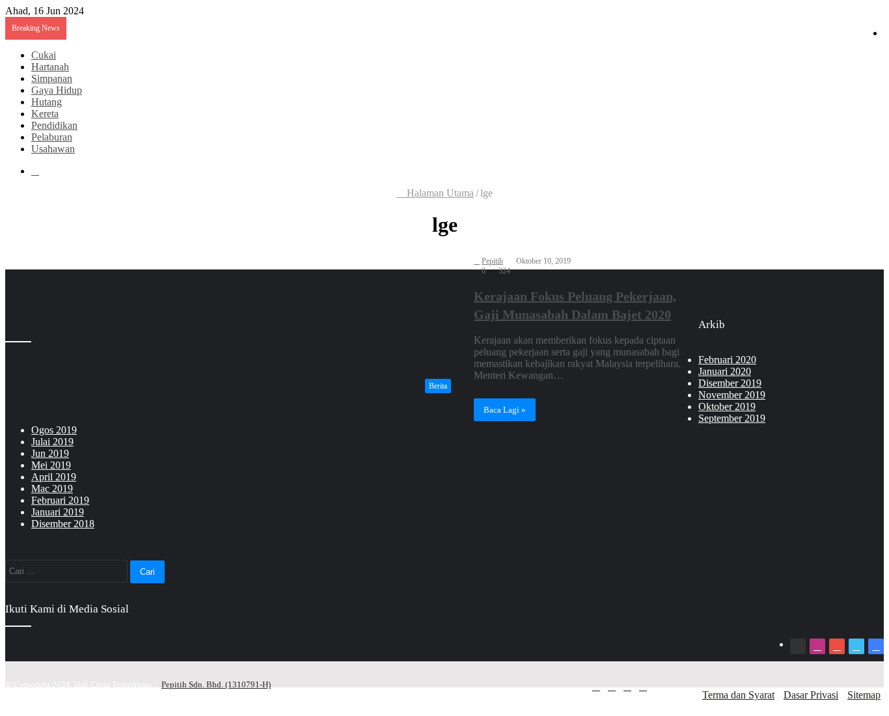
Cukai (43, 55)
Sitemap (864, 694)
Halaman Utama (439, 193)
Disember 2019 (729, 383)
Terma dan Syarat (738, 694)
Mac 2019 (52, 488)
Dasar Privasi (811, 694)
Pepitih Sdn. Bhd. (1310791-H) (216, 684)
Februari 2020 (727, 359)
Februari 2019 (60, 500)
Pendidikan (54, 125)
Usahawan (53, 148)
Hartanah (50, 66)
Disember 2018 (62, 523)
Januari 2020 (724, 371)
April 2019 (53, 476)
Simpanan (51, 78)
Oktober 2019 (727, 406)
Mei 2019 (51, 465)
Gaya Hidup (56, 90)
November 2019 (731, 394)
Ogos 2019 (54, 429)
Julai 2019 (52, 441)
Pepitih (492, 261)
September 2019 (731, 418)
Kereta (45, 113)
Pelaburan (51, 137)
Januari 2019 (57, 511)
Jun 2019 (50, 453)
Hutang (46, 101)
